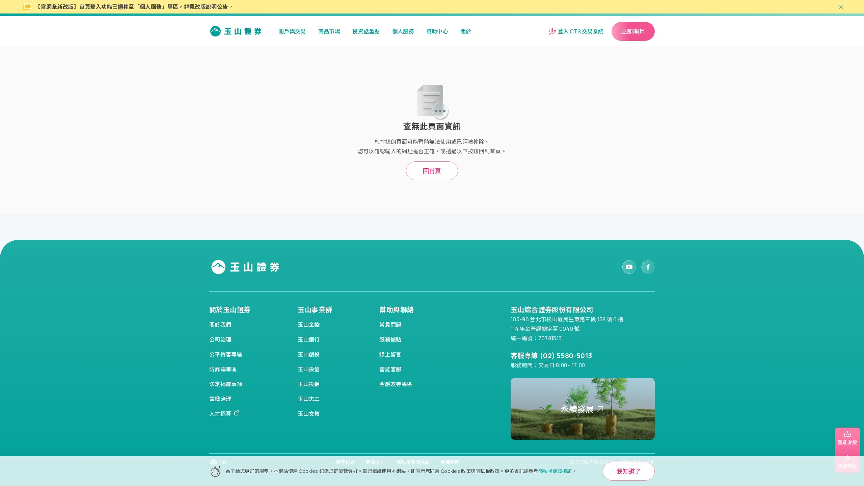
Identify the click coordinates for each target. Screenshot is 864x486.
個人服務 (403, 31)
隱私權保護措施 (555, 471)
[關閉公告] (841, 6)
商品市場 (329, 31)
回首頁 (432, 171)
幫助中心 (437, 31)
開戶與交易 (292, 31)
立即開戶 (633, 31)
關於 (465, 31)
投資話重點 (366, 31)
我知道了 (629, 471)
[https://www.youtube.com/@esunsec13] (629, 267)
